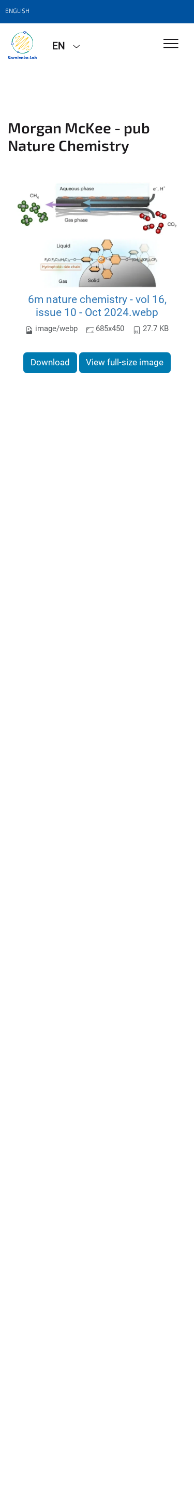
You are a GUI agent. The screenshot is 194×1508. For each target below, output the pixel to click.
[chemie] (22, 45)
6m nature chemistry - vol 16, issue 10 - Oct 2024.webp (97, 306)
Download (50, 362)
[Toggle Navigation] (170, 44)
